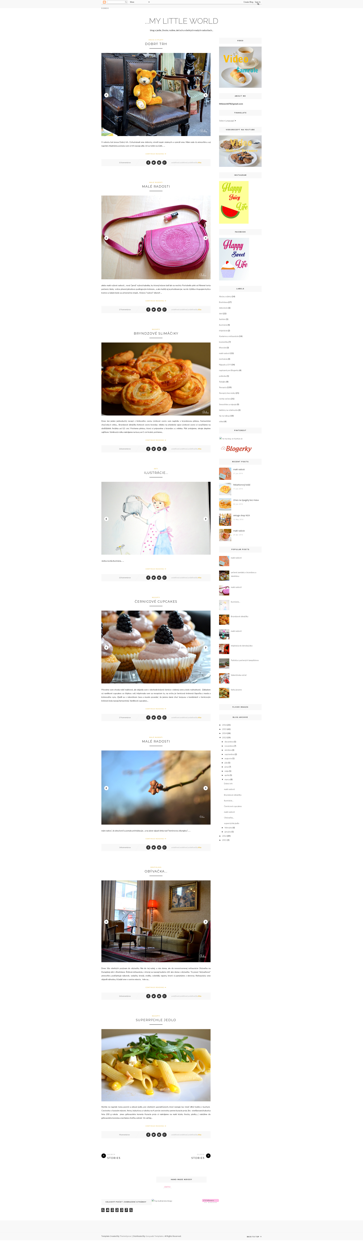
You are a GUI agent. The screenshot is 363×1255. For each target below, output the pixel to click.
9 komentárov (124, 1135)
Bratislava (156, 867)
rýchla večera (225, 398)
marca (227, 779)
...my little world (181, 21)
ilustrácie (223, 325)
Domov (105, 8)
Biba (199, 162)
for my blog (226, 439)
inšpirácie (223, 330)
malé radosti (156, 182)
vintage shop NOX (241, 515)
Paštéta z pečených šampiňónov (245, 660)
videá (221, 421)
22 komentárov (125, 578)
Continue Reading (155, 154)
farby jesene (236, 689)
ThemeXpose (125, 1236)
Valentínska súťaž (238, 675)
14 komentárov (125, 847)
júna (226, 767)
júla (226, 762)
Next (205, 95)
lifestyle (222, 347)
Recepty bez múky (227, 393)
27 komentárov (125, 309)
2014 (224, 733)
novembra (229, 746)
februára (228, 827)
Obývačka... (156, 871)
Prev (106, 95)
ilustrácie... (156, 473)
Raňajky (222, 381)
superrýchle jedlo (156, 1020)
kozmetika (223, 342)
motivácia (223, 359)
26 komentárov (125, 449)
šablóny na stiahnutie (228, 410)
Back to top (253, 1237)
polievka (222, 376)
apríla (227, 775)
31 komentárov (125, 162)
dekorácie (223, 308)
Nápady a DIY (225, 364)
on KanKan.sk (237, 439)
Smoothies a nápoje (227, 404)
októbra (228, 750)
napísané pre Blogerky (229, 370)
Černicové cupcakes (156, 602)
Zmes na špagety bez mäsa (246, 500)
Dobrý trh (156, 44)
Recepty (156, 329)
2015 (224, 729)
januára (228, 831)
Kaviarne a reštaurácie (229, 336)
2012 (224, 836)
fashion (222, 319)
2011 (224, 840)
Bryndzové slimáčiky (156, 333)
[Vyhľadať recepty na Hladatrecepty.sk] (162, 1201)
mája (227, 771)
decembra (229, 741)
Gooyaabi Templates (155, 1236)
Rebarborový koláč (241, 484)
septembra (229, 754)
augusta (228, 758)
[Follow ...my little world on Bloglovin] (210, 1202)
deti (156, 468)
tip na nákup (224, 415)
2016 (224, 725)
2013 (224, 737)
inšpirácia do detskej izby (242, 645)
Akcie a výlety (156, 40)
